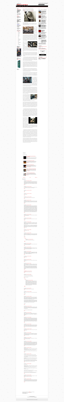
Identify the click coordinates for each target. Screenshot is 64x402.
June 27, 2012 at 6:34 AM (28, 317)
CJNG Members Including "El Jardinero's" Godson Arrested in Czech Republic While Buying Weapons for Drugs (43, 41)
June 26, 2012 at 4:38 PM (28, 229)
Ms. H (18, 41)
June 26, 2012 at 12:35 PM (28, 190)
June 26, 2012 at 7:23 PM (28, 259)
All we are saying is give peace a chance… (30, 160)
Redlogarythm (19, 42)
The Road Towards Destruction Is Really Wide (43, 16)
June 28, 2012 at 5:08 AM (28, 363)
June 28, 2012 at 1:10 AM (28, 347)
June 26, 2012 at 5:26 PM (28, 243)
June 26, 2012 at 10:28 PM (28, 291)
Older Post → (36, 177)
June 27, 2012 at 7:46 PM (28, 337)
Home (23, 8)
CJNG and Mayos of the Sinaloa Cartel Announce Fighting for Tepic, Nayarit (43, 11)
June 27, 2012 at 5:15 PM (30, 239)
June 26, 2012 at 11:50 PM (28, 296)
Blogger (36, 399)
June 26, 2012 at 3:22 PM (28, 214)
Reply (24, 184)
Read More (27, 162)
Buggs (18, 31)
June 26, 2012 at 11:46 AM (28, 180)
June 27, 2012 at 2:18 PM (28, 332)
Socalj (18, 43)
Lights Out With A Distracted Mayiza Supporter (43, 30)
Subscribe (42, 54)
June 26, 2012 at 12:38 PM (28, 193)
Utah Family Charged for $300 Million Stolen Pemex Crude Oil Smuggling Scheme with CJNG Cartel (43, 26)
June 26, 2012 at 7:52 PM (28, 274)
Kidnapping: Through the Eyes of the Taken (28, 9)
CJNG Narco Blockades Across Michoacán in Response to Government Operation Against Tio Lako (44, 36)
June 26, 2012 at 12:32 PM (28, 186)
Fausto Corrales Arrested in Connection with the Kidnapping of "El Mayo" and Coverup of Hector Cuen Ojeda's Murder (44, 21)
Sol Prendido (19, 44)
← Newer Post (24, 177)
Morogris (19, 40)
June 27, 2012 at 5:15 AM (28, 312)
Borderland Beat (31, 399)
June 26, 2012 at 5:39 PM (28, 251)
